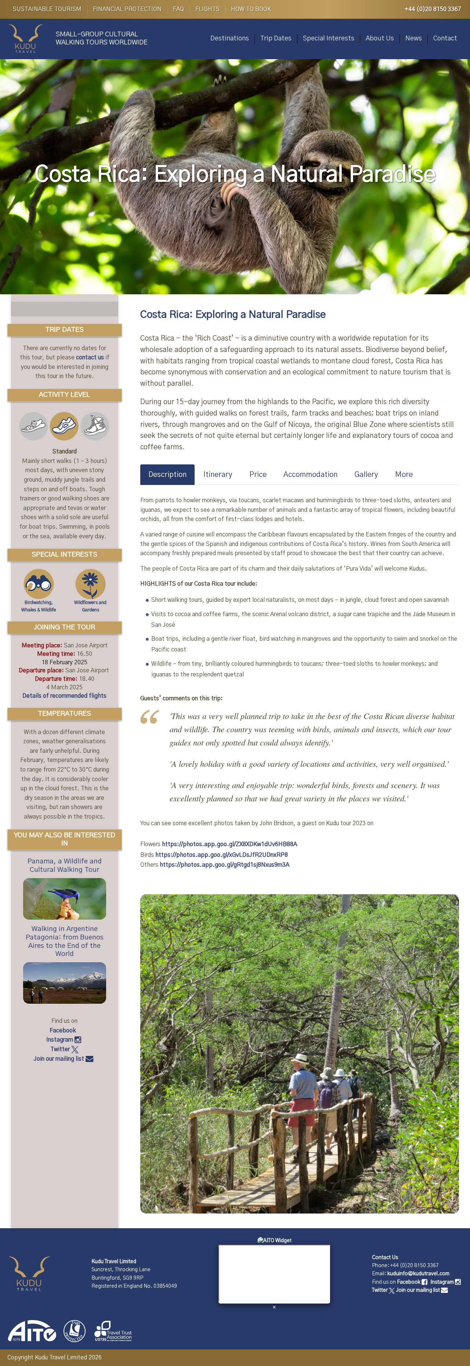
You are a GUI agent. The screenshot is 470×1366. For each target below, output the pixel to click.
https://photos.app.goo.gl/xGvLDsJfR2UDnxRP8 (221, 855)
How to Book (251, 9)
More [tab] (404, 474)
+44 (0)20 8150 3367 (433, 9)
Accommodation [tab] (310, 474)
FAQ (178, 9)
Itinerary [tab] (217, 474)
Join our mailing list (60, 1059)
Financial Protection (127, 9)
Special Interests (328, 38)
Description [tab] (167, 474)
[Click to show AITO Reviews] (274, 1240)
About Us (380, 38)
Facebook (63, 1031)
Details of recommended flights (64, 696)
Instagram (60, 1040)
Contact (445, 38)
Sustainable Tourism (47, 9)
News (413, 38)
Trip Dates (276, 38)
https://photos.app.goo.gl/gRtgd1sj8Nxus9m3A (224, 865)
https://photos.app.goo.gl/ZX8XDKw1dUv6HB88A (229, 844)
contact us (90, 357)
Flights (207, 9)
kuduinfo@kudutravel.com (418, 1273)
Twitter (60, 1049)
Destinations (229, 38)
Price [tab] (258, 474)
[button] (164, 1051)
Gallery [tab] (366, 474)
